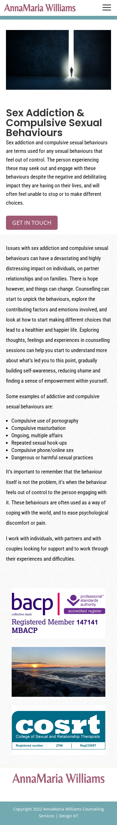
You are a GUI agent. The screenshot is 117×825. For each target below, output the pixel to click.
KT (75, 815)
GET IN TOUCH (31, 222)
